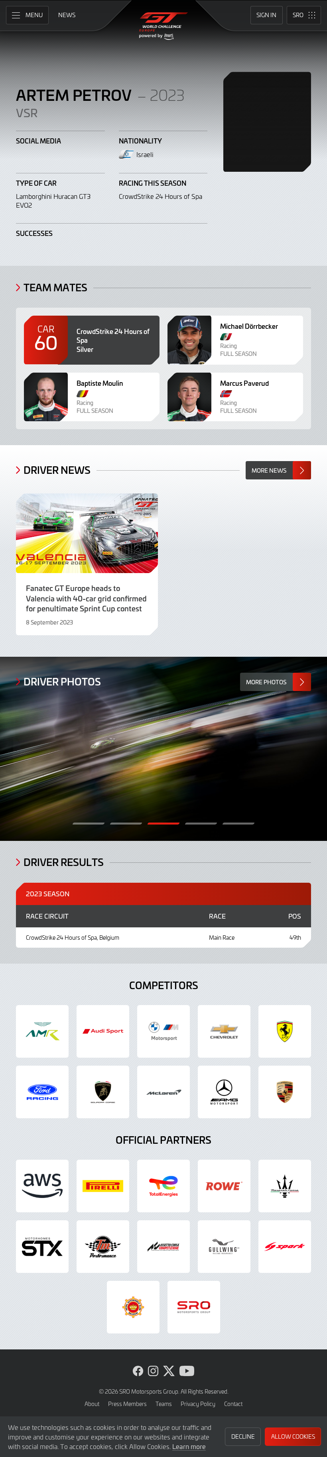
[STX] (42, 1246)
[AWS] (42, 1186)
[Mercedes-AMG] (224, 1092)
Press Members (127, 1404)
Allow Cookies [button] (293, 1436)
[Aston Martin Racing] (42, 1031)
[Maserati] (284, 1186)
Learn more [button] (189, 1446)
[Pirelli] (103, 1186)
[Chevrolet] (224, 1031)
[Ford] (42, 1092)
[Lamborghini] (103, 1092)
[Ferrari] (284, 1031)
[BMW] (163, 1031)
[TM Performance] (103, 1246)
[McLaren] (163, 1092)
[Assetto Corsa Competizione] (163, 1246)
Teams (164, 1404)
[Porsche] (284, 1092)
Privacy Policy (198, 1404)
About (92, 1404)
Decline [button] (243, 1436)
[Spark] (284, 1246)
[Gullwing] (224, 1246)
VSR (27, 113)
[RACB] (133, 1307)
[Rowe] (224, 1186)
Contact (233, 1404)
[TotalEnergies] (163, 1186)
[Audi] (103, 1031)
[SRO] (193, 1307)
